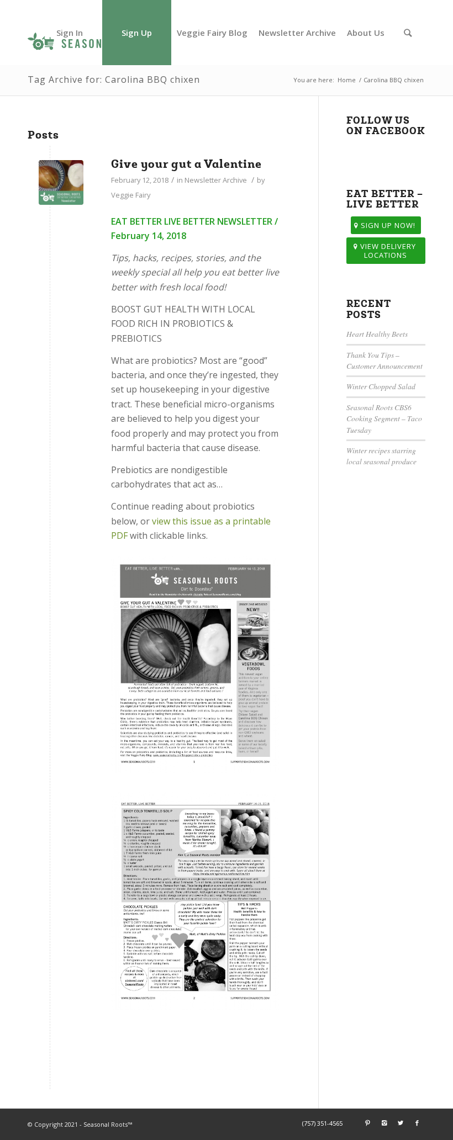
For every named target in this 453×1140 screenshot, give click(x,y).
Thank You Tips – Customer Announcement (384, 360)
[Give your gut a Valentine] (61, 182)
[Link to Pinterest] (367, 1123)
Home (347, 80)
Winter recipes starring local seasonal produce (381, 455)
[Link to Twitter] (400, 1123)
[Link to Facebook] (417, 1123)
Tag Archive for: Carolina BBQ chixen (114, 79)
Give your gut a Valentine (186, 164)
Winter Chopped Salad (380, 386)
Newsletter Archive (216, 180)
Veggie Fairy (130, 195)
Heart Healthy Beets (377, 333)
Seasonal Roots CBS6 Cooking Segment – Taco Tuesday (384, 418)
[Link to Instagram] (384, 1123)
